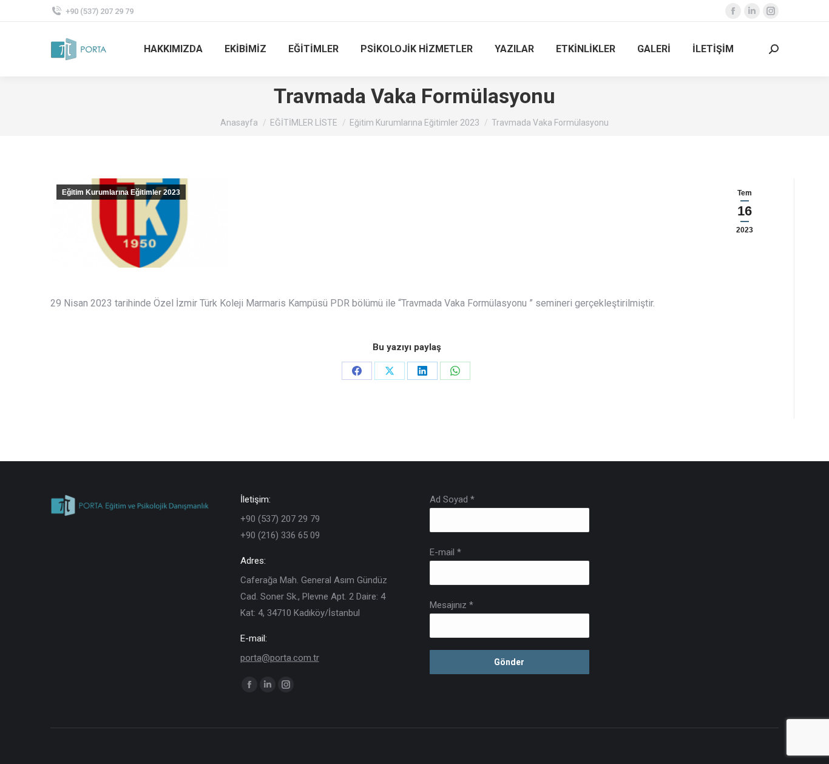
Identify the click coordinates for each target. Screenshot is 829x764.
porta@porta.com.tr (279, 657)
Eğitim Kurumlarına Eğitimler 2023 (121, 192)
